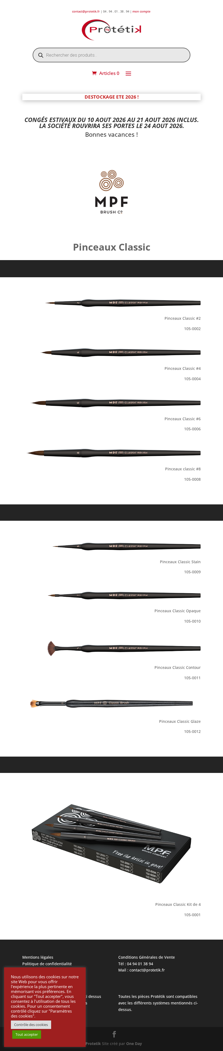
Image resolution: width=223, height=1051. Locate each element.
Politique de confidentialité (47, 963)
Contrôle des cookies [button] (31, 1024)
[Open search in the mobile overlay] (111, 55)
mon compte (141, 11)
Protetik (93, 1043)
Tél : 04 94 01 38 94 (135, 963)
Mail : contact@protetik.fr (141, 970)
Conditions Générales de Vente (146, 957)
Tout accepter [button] (27, 1034)
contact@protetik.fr (86, 11)
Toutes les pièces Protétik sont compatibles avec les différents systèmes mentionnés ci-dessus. (158, 1003)
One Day (134, 1043)
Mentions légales (37, 957)
